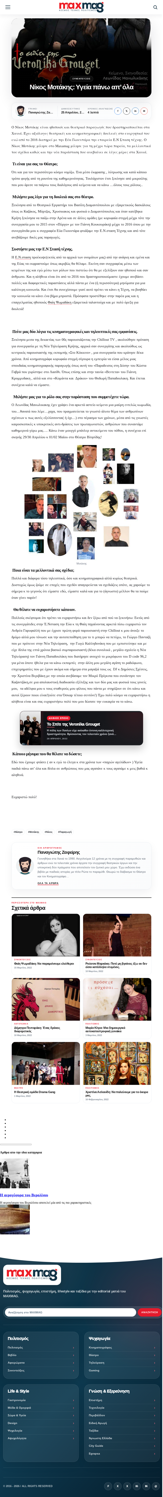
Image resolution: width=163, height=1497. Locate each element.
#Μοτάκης (33, 832)
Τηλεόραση (96, 1362)
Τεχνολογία (96, 1407)
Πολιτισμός (15, 1347)
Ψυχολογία (15, 1430)
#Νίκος (48, 832)
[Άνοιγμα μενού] (8, 7)
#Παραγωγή (65, 832)
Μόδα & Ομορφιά (19, 1407)
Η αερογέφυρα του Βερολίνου (24, 1195)
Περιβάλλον (97, 1415)
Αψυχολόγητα (17, 1438)
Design (12, 1423)
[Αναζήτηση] (155, 7)
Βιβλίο (12, 1355)
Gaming (94, 1370)
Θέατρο (94, 1355)
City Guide (96, 1445)
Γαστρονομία (17, 1400)
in (135, 111)
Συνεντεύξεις (81, 79)
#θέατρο (18, 832)
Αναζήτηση (149, 1312)
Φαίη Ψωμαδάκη (59, 302)
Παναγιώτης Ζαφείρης (59, 852)
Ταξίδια (93, 1430)
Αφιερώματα (16, 1362)
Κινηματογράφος (100, 1347)
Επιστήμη (95, 1400)
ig (137, 1486)
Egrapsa (94, 1453)
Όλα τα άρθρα (48, 883)
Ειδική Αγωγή (98, 1423)
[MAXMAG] (81, 7)
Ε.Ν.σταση (23, 257)
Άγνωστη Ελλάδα (100, 1438)
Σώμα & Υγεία (17, 1415)
